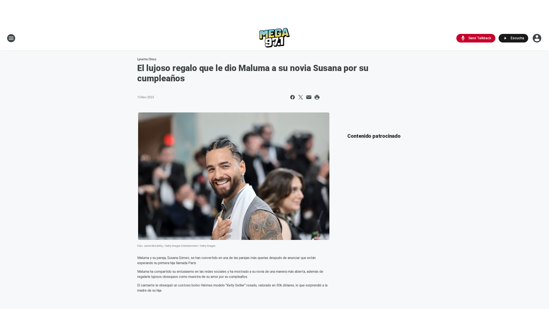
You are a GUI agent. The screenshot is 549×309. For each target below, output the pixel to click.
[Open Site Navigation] (11, 38)
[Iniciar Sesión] (537, 38)
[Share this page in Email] (309, 97)
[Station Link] (274, 38)
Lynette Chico (146, 59)
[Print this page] (317, 97)
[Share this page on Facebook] (293, 97)
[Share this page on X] (301, 97)
